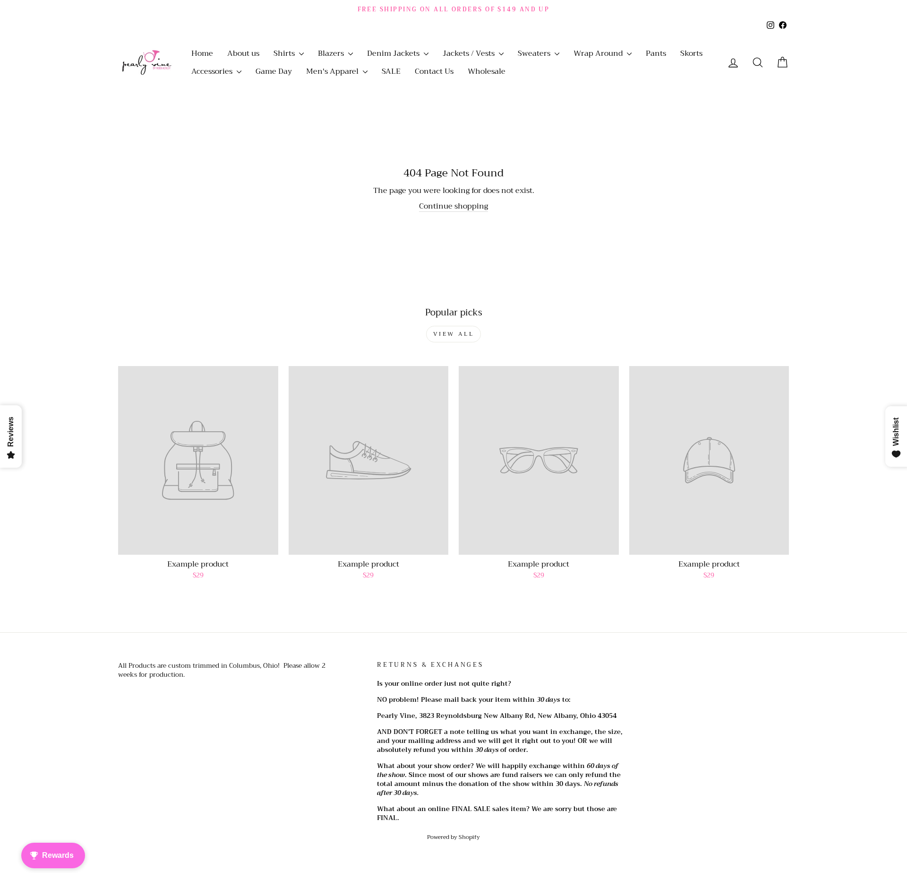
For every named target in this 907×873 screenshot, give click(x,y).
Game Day (274, 71)
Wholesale (486, 71)
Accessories (212, 71)
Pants (656, 53)
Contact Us (434, 71)
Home (202, 53)
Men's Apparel (333, 71)
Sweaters (535, 53)
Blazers (332, 53)
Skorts (691, 53)
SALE (391, 71)
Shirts (285, 53)
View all (453, 334)
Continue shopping (453, 206)
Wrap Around (599, 53)
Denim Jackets (394, 53)
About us (243, 53)
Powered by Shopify (453, 837)
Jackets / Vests (469, 53)
